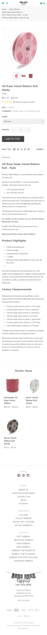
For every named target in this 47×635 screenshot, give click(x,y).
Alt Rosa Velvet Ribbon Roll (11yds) (15, 18)
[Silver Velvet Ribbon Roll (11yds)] (34, 386)
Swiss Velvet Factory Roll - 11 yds (15, 15)
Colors (23, 515)
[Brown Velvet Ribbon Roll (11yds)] (12, 426)
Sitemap (23, 504)
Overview (6, 157)
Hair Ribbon (23, 544)
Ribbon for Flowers (23, 554)
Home (4, 9)
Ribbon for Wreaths (23, 550)
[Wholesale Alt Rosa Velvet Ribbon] (12, 386)
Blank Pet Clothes (23, 522)
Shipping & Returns (23, 493)
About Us (23, 490)
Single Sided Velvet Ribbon (12, 12)
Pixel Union (26, 625)
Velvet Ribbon (14, 9)
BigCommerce (23, 628)
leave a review (29, 102)
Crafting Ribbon (23, 540)
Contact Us (23, 497)
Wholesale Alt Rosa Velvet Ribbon (10, 400)
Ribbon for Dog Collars (23, 557)
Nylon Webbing (23, 525)
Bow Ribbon (23, 547)
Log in (19, 616)
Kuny (4, 93)
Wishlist (40, 149)
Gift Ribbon (23, 537)
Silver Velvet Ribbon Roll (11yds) (32, 400)
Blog (23, 500)
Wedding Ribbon (23, 561)
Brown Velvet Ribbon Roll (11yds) (10, 441)
